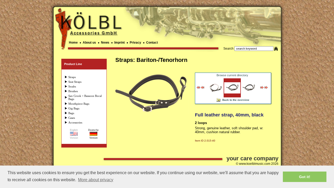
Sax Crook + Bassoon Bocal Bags (85, 97)
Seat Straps (74, 81)
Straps (72, 77)
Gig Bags (73, 108)
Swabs (72, 86)
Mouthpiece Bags (78, 103)
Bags (71, 113)
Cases (71, 117)
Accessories (75, 122)
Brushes (73, 91)
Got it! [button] (304, 177)
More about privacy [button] (95, 180)
